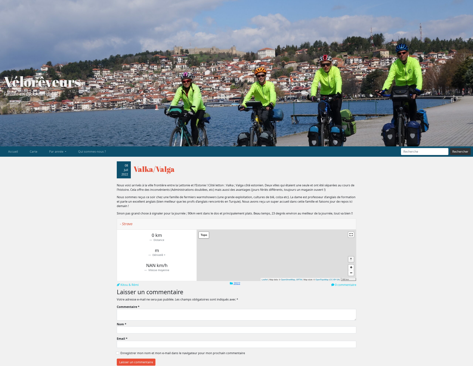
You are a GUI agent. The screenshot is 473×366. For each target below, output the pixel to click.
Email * (122, 339)
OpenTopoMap (322, 279)
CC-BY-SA (334, 279)
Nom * (121, 324)
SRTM (299, 279)
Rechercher (460, 152)
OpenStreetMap (288, 279)
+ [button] (351, 267)
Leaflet (265, 279)
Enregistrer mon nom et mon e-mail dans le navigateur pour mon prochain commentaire (182, 353)
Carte (33, 152)
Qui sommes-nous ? (92, 152)
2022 (237, 283)
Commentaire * (128, 307)
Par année (56, 152)
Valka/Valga (154, 169)
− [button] (351, 273)
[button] (351, 234)
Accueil (13, 152)
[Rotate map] (351, 259)
